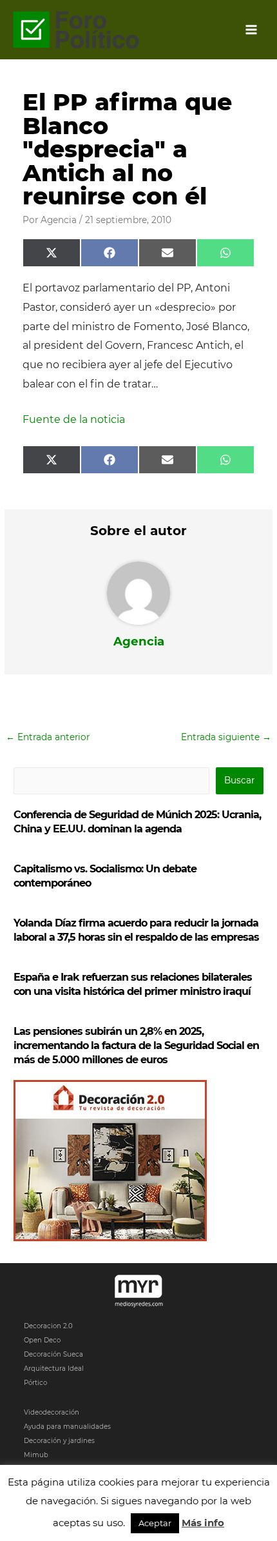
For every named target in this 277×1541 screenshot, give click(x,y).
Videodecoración (51, 1412)
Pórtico (35, 1383)
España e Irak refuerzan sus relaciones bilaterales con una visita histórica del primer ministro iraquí (133, 984)
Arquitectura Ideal (54, 1368)
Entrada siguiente (226, 737)
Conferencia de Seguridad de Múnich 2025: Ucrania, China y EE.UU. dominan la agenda (137, 822)
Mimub (36, 1455)
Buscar (239, 780)
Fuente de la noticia (74, 419)
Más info (203, 1522)
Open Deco (42, 1340)
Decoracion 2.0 (48, 1326)
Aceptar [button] (154, 1523)
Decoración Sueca (53, 1354)
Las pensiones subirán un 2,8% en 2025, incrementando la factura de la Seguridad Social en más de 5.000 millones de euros (136, 1045)
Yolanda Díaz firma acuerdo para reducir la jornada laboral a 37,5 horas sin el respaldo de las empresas (136, 930)
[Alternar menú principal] (251, 30)
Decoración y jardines (59, 1441)
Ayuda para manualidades (67, 1426)
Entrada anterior (48, 737)
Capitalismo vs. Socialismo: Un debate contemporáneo (105, 876)
